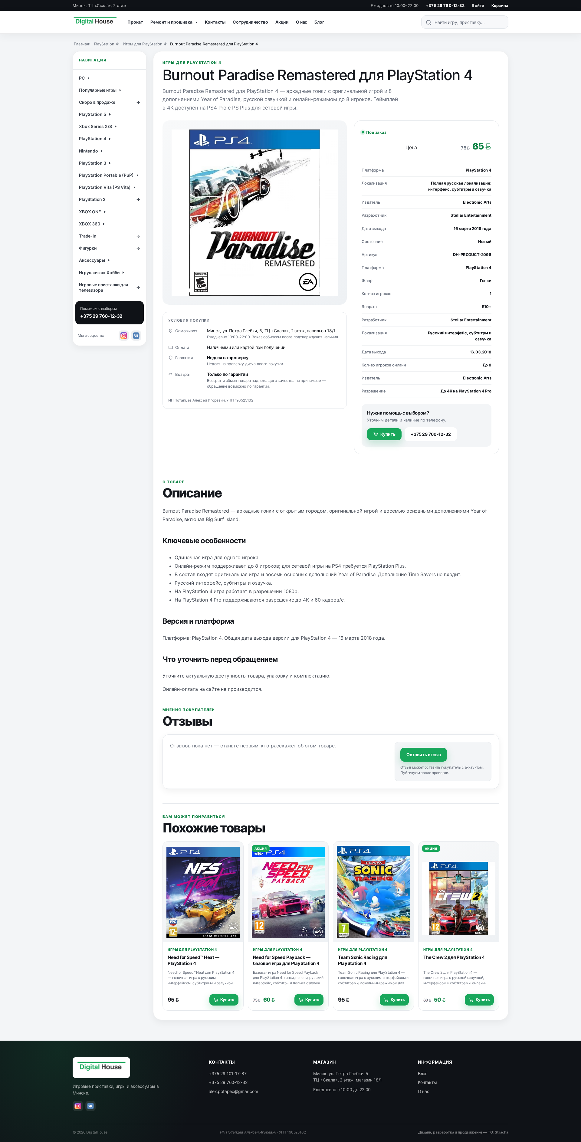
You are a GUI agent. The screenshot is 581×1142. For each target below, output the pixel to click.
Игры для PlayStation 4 (144, 43)
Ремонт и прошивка (171, 22)
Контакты (215, 22)
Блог (319, 22)
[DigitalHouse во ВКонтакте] (136, 335)
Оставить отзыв (423, 754)
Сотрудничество (250, 22)
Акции (282, 22)
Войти (478, 5)
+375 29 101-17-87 (227, 1073)
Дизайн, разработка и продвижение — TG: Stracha (463, 1132)
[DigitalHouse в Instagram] (124, 335)
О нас (301, 22)
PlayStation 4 (106, 43)
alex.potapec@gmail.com (233, 1091)
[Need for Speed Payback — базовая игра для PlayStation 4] (288, 892)
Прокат (135, 22)
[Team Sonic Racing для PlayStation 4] (373, 892)
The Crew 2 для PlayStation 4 (454, 957)
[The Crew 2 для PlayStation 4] (459, 892)
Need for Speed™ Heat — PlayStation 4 (193, 960)
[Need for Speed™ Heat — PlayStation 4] (203, 892)
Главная (81, 43)
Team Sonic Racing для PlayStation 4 (362, 960)
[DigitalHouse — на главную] (95, 22)
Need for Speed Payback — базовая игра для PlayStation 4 (286, 960)
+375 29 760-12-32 (445, 5)
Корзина (499, 5)
